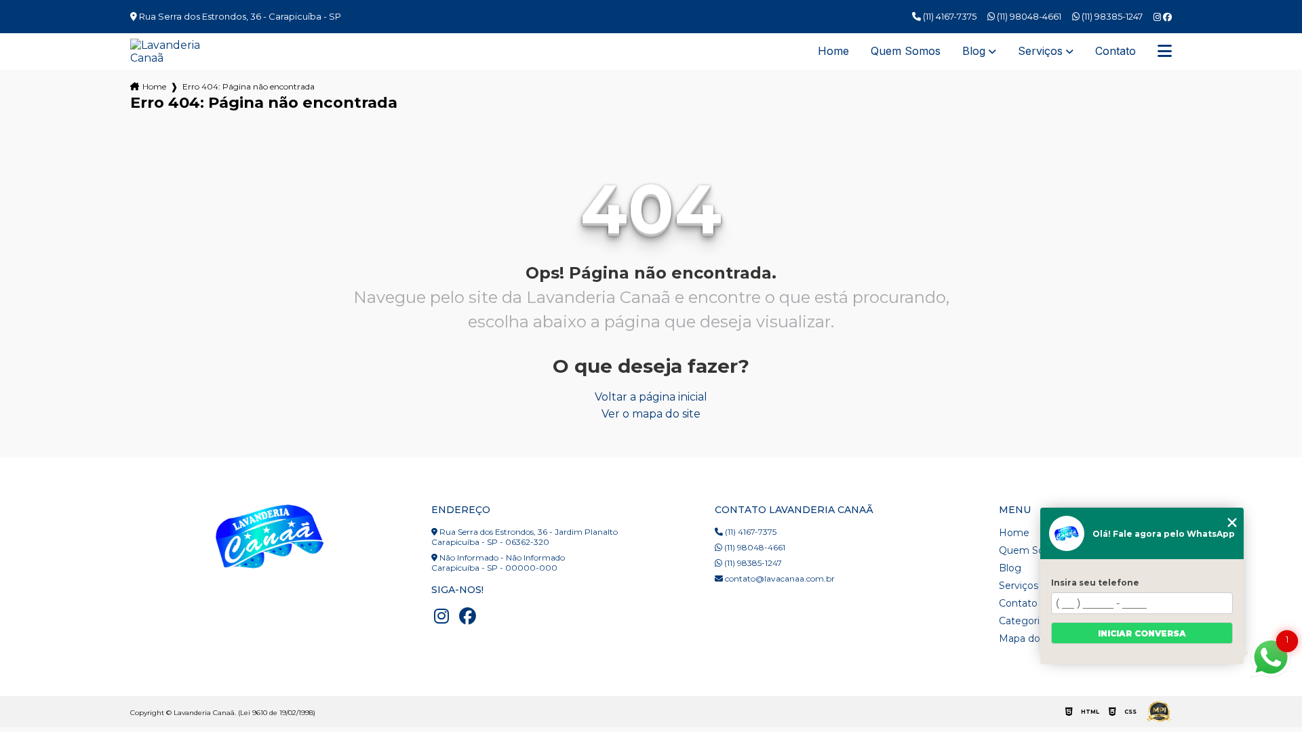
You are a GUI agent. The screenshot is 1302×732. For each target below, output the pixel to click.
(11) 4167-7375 (948, 16)
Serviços (1040, 51)
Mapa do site (1029, 638)
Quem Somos (906, 51)
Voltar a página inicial (651, 396)
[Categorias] (1165, 51)
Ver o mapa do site (651, 413)
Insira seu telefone (1095, 582)
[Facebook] (1167, 17)
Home (833, 51)
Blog (973, 51)
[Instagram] (1158, 17)
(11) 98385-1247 (1111, 16)
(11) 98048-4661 (1028, 16)
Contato (1115, 51)
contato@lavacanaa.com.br (779, 578)
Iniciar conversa (1142, 633)
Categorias (1024, 621)
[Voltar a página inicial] (172, 51)
